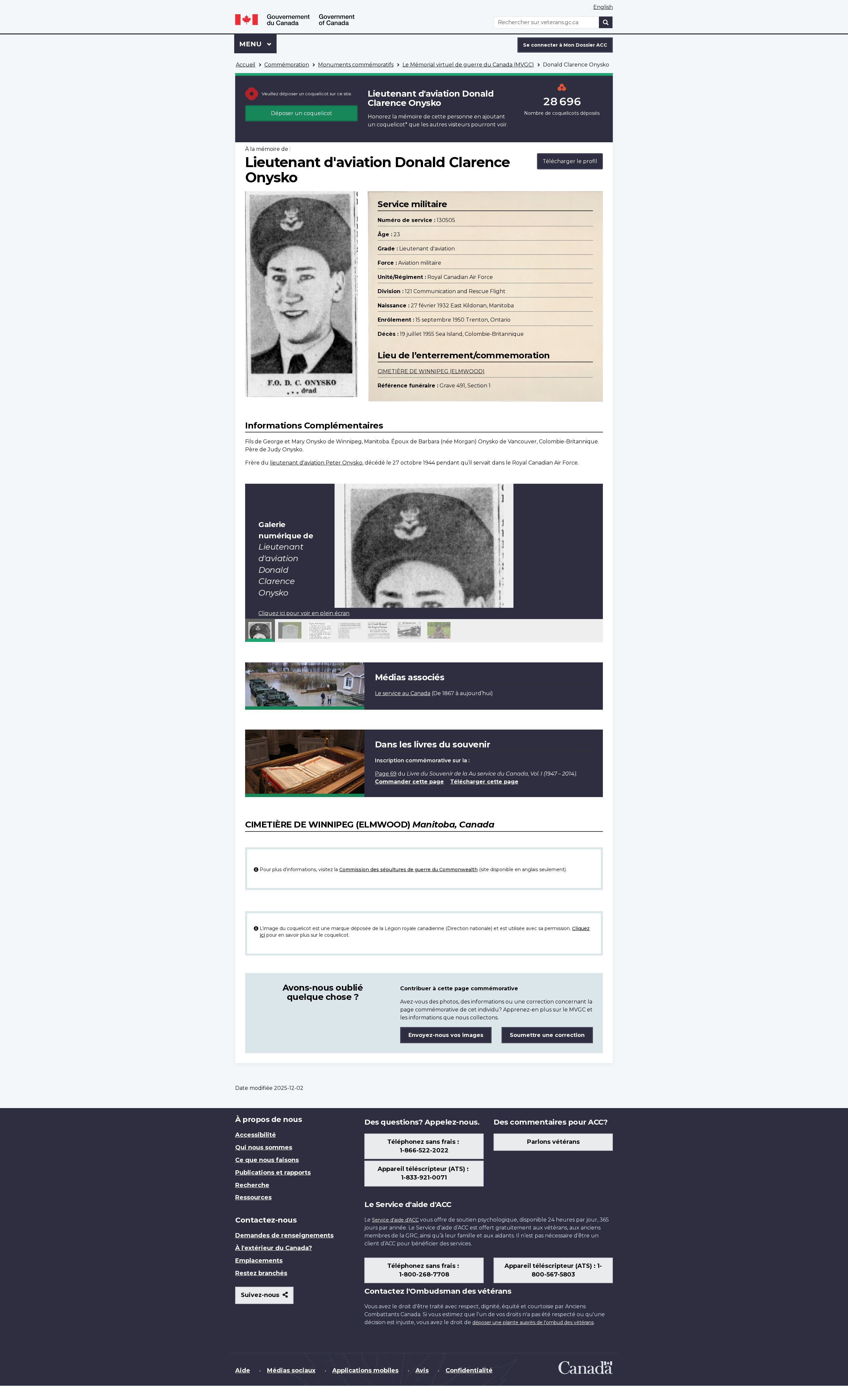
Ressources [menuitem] (253, 1197)
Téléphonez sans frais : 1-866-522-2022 (424, 1146)
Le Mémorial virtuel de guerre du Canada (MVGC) (468, 65)
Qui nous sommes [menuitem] (263, 1147)
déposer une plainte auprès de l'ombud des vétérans (533, 1322)
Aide (242, 1370)
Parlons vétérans (553, 1141)
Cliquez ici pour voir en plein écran (303, 613)
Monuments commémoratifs (356, 65)
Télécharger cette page (484, 782)
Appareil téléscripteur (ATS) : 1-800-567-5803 (553, 1270)
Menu (258, 44)
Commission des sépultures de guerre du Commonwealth (408, 869)
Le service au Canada (402, 693)
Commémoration (286, 65)
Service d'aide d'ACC (395, 1220)
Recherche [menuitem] (252, 1185)
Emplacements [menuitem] (259, 1260)
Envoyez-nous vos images (445, 1035)
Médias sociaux (291, 1370)
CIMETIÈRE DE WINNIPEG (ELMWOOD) (431, 371)
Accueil (245, 65)
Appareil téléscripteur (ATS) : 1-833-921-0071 (424, 1173)
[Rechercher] (606, 22)
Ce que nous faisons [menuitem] (267, 1160)
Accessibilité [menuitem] (255, 1135)
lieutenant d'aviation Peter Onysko (316, 463)
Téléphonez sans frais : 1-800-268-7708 (424, 1270)
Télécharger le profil (570, 161)
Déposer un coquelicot (301, 113)
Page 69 (386, 774)
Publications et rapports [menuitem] (273, 1172)
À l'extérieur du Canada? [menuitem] (273, 1248)
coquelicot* (392, 124)
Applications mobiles (365, 1370)
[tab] (260, 630)
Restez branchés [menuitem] (261, 1273)
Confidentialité (469, 1370)
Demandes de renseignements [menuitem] (284, 1235)
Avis (422, 1370)
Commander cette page (409, 782)
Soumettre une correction (547, 1035)
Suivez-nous (267, 1297)
